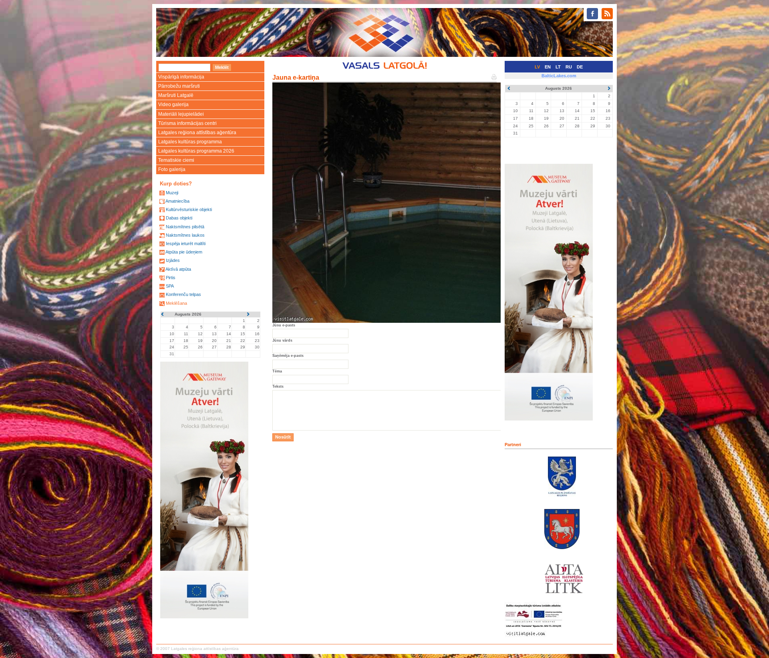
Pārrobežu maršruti (179, 86)
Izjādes (173, 260)
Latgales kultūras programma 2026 (196, 151)
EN (548, 66)
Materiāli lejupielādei (181, 114)
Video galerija (173, 104)
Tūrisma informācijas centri (187, 123)
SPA (170, 286)
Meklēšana (176, 303)
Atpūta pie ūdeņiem (183, 252)
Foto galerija (171, 169)
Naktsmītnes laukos (185, 235)
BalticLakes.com (559, 75)
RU (569, 66)
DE (580, 66)
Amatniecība (177, 201)
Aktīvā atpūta (178, 269)
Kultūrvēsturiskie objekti (189, 209)
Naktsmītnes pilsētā (185, 226)
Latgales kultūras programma (190, 142)
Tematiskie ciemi (176, 160)
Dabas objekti (179, 217)
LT (558, 66)
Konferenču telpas (183, 294)
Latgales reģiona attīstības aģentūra (197, 132)
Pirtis (170, 277)
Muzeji (172, 192)
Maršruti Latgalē (175, 95)
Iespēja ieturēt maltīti (185, 243)
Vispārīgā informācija (181, 77)
